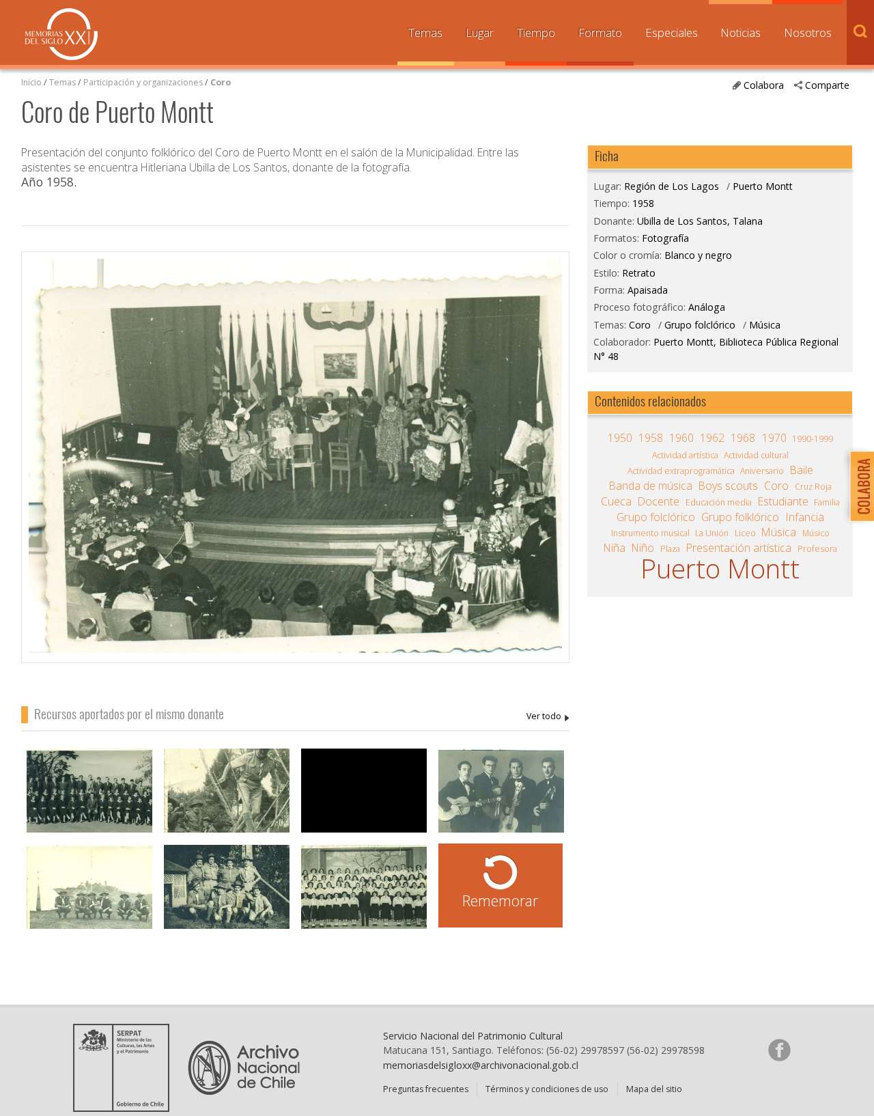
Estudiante (783, 501)
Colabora (764, 85)
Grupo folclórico (699, 324)
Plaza (670, 549)
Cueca (616, 501)
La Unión (712, 533)
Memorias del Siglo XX (61, 34)
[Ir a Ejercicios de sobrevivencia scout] (227, 797)
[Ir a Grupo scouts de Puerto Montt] (89, 894)
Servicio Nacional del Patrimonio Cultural (473, 1035)
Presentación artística (738, 548)
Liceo (745, 533)
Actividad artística (685, 455)
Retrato (639, 272)
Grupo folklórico (740, 517)
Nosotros (808, 32)
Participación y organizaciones (143, 82)
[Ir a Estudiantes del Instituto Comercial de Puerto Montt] (89, 797)
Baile (801, 470)
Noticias (740, 32)
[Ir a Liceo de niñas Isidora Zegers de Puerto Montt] (364, 894)
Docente (658, 501)
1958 (643, 203)
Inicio (31, 82)
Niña (614, 548)
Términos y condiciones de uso (546, 1089)
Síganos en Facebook (779, 1049)
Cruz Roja (813, 486)
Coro (220, 82)
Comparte (827, 85)
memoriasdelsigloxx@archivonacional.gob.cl (480, 1065)
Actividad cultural (756, 455)
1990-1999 (812, 439)
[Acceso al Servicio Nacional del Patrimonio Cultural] (125, 1107)
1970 (774, 438)
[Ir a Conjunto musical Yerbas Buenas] (501, 797)
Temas (425, 32)
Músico (816, 533)
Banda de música (650, 485)
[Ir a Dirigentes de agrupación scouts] (227, 894)
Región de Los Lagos (671, 186)
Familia (827, 502)
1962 (712, 438)
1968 (743, 438)
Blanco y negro (698, 255)
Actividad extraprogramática (681, 471)
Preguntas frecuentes (425, 1089)
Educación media (719, 502)
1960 (681, 438)
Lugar (480, 32)
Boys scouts (728, 485)
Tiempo (536, 32)
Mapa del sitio (654, 1089)
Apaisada (648, 289)
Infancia (805, 517)
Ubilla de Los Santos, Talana (547, 716)
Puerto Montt (763, 186)
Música (764, 324)
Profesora (817, 549)
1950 (620, 438)
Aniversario (762, 471)
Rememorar (500, 900)
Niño (643, 548)
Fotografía (665, 238)
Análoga (706, 307)
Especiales (671, 32)
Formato (600, 32)
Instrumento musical (650, 533)
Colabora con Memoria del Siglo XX (858, 486)
